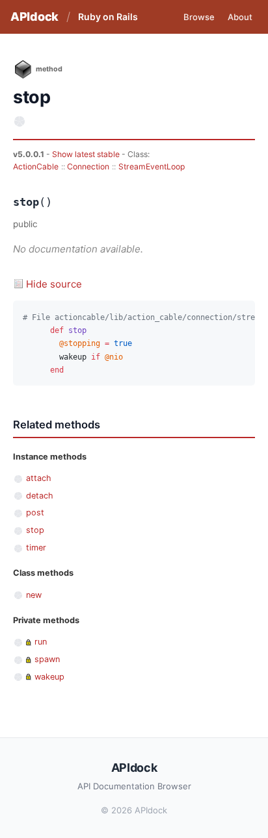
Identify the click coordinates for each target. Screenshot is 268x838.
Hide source (54, 284)
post (35, 512)
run (40, 642)
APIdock (34, 16)
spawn (47, 659)
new (34, 595)
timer (36, 547)
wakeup (49, 677)
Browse (199, 17)
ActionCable (36, 166)
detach (39, 495)
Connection (88, 166)
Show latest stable (87, 154)
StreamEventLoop (151, 166)
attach (38, 478)
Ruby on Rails (108, 16)
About (240, 17)
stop (35, 530)
